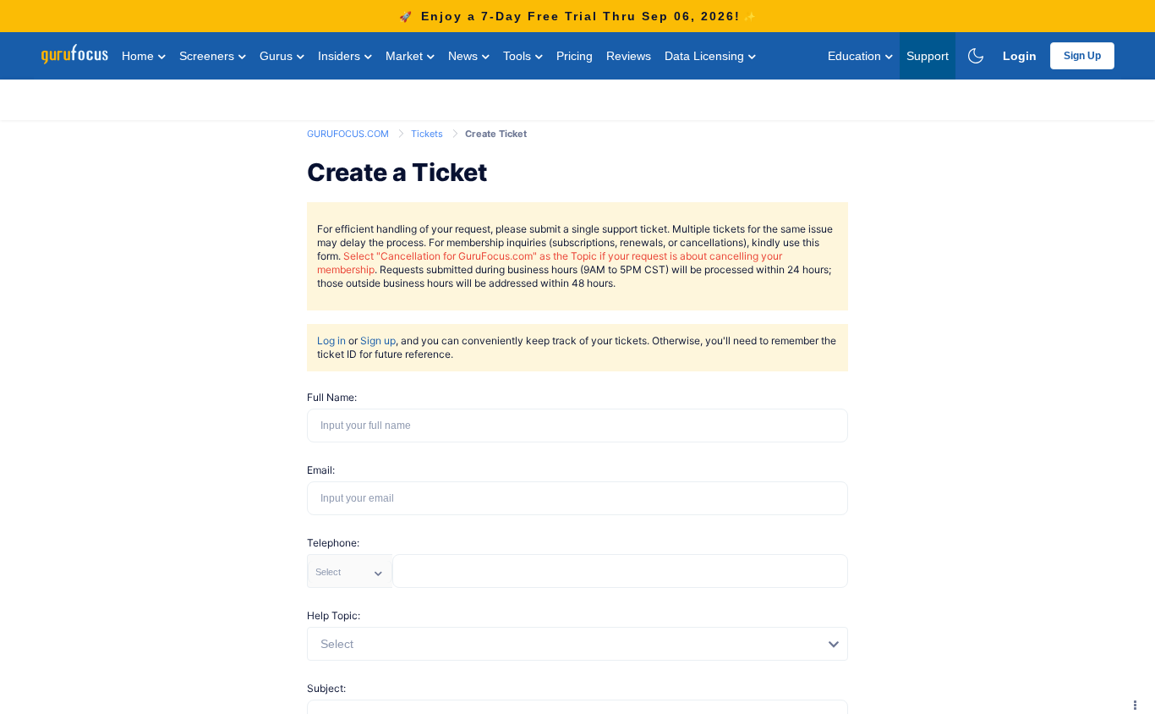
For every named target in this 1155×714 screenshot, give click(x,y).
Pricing (574, 56)
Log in (331, 340)
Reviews (628, 56)
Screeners (208, 56)
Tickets (428, 134)
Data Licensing (706, 56)
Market (406, 56)
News (464, 56)
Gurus (278, 56)
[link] (349, 132)
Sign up (378, 340)
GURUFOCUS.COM (349, 134)
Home (139, 56)
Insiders (341, 56)
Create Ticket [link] (496, 134)
